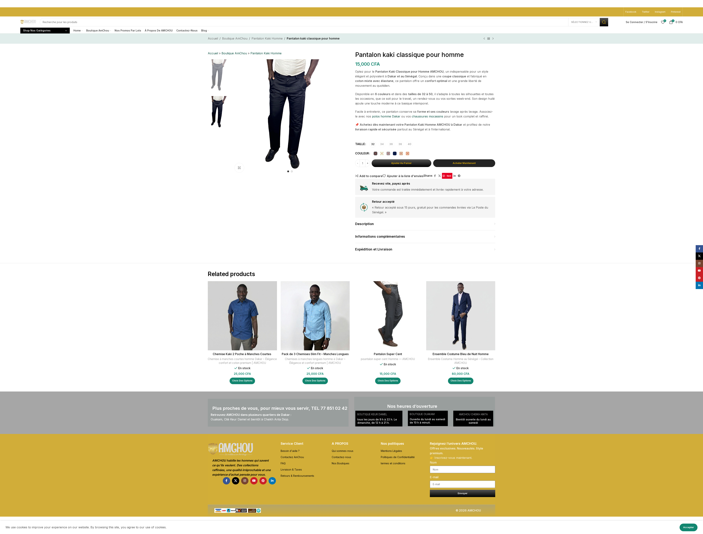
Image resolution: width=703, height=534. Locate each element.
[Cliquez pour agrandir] (239, 167)
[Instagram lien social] (244, 480)
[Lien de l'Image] (242, 449)
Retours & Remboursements (297, 475)
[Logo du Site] (28, 22)
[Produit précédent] (484, 39)
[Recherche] (604, 22)
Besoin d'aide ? (290, 450)
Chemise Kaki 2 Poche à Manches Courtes (242, 354)
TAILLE (360, 144)
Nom (433, 462)
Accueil (213, 38)
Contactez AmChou (292, 457)
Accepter (688, 527)
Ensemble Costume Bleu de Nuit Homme (461, 354)
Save (449, 175)
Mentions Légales (391, 450)
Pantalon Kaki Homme (267, 38)
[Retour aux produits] (488, 39)
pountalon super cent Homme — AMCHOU (388, 359)
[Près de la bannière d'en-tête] (698, 3)
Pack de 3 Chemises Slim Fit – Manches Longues (315, 354)
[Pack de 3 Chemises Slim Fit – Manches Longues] (315, 315)
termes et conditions (393, 463)
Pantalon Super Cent (388, 354)
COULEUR (362, 153)
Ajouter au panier (401, 163)
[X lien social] (439, 175)
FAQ (283, 463)
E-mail (434, 477)
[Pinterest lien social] (263, 480)
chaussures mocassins (427, 116)
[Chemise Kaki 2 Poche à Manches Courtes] (242, 315)
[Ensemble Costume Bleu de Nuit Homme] (460, 315)
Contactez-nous (341, 457)
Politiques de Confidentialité (398, 457)
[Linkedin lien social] (454, 175)
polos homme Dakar (386, 116)
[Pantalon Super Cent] (388, 315)
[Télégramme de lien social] (459, 175)
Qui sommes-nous (342, 450)
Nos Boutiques (340, 463)
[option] (288, 171)
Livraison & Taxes (291, 469)
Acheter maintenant (464, 163)
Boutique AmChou (235, 38)
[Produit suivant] (493, 39)
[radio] (373, 144)
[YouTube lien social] (254, 480)
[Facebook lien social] (435, 175)
